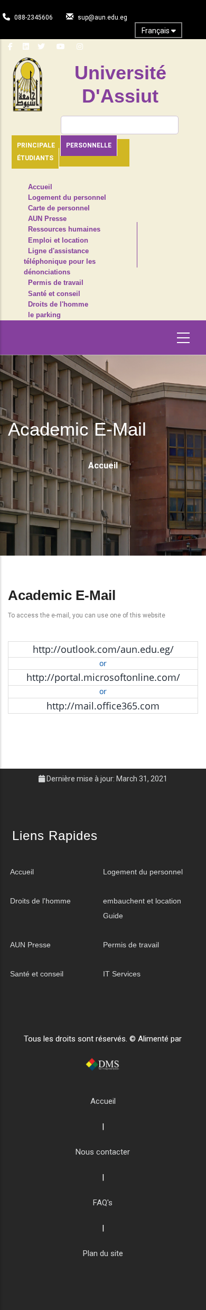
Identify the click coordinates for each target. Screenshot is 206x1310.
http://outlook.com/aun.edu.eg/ (103, 649)
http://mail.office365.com (103, 705)
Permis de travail (55, 283)
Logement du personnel (67, 197)
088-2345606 (33, 17)
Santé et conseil (54, 294)
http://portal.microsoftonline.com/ (103, 677)
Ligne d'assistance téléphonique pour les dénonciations (60, 261)
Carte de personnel (59, 208)
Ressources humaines (64, 229)
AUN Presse (47, 219)
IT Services (122, 974)
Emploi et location (58, 240)
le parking (44, 315)
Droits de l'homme (58, 304)
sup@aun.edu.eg (102, 17)
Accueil (40, 187)
